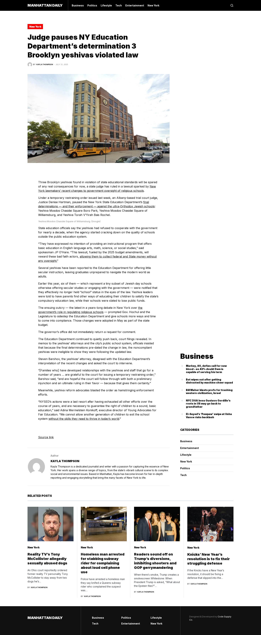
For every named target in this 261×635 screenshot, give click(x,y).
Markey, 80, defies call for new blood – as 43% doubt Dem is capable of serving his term (206, 369)
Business (186, 441)
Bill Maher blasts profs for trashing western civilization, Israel (209, 391)
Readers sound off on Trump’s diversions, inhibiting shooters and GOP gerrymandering (155, 561)
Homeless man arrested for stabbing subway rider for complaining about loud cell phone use (102, 563)
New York (35, 26)
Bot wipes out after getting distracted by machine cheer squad (209, 381)
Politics (185, 468)
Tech (183, 475)
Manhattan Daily (45, 5)
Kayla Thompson (65, 461)
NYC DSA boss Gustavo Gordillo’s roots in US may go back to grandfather (208, 403)
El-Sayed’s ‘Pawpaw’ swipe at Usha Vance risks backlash (209, 415)
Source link (46, 437)
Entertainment (189, 447)
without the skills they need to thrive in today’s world (83, 418)
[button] (231, 5)
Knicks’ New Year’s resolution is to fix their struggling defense (208, 558)
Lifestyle (185, 454)
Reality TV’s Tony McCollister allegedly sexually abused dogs (47, 558)
